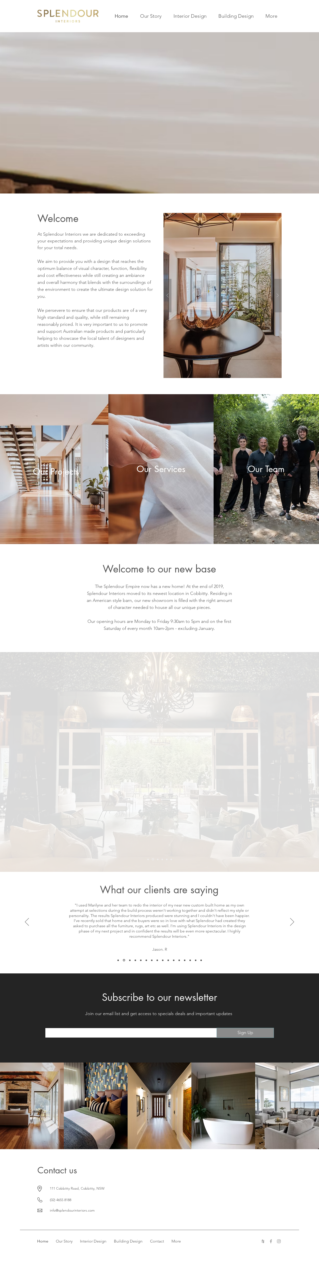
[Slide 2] (153, 859)
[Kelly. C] (130, 960)
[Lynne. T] (173, 960)
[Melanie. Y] (190, 960)
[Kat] (146, 960)
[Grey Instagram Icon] (278, 1241)
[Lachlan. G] (168, 960)
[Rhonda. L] (201, 960)
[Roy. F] (135, 960)
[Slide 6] (171, 859)
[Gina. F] (195, 960)
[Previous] (27, 922)
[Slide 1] (148, 859)
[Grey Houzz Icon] (262, 1241)
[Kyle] (179, 960)
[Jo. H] (124, 960)
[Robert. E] (141, 960)
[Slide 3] (158, 859)
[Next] (292, 922)
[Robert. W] (157, 960)
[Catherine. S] (184, 960)
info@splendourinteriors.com (72, 1210)
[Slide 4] (162, 859)
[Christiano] (152, 960)
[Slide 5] (166, 859)
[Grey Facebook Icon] (270, 1241)
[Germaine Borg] (162, 960)
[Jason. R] (118, 960)
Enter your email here (62, 1024)
